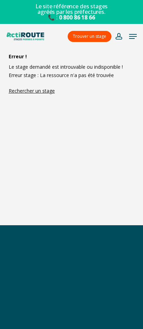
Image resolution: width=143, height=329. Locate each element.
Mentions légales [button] (71, 301)
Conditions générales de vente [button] (71, 286)
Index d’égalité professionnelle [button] (71, 316)
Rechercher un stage (32, 90)
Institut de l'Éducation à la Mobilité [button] (71, 271)
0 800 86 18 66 (77, 17)
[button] (133, 36)
